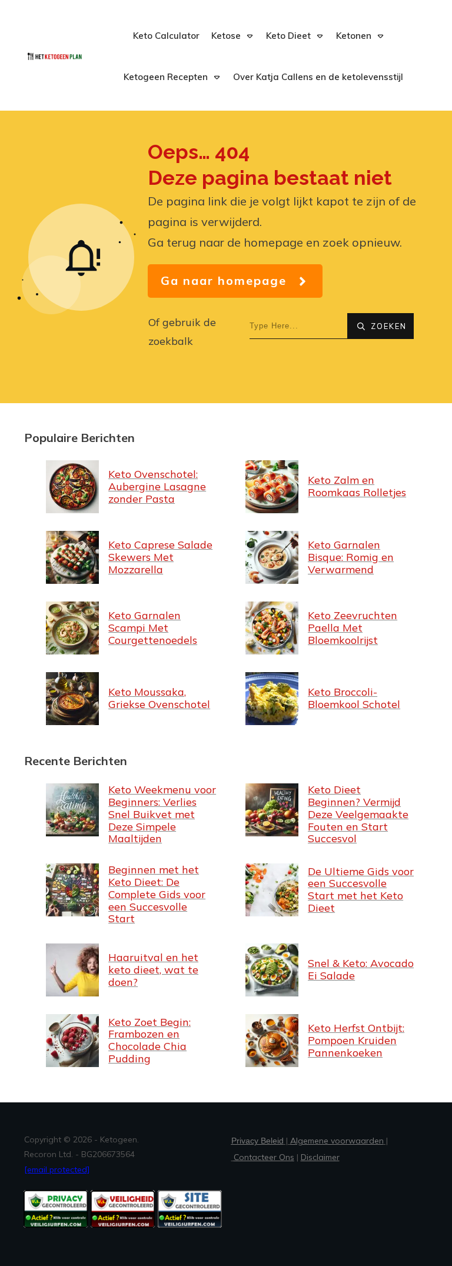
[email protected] (56, 1169)
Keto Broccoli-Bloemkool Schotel (326, 698)
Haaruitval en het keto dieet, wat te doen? (126, 970)
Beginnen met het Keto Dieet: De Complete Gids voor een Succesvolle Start (126, 895)
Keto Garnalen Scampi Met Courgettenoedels (126, 628)
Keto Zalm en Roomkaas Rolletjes (326, 486)
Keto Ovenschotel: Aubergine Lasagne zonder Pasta (126, 486)
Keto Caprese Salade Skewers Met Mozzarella (126, 557)
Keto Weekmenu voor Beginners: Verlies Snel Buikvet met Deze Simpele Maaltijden (126, 814)
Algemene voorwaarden (337, 1140)
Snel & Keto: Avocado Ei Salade (326, 970)
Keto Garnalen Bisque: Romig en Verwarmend (326, 557)
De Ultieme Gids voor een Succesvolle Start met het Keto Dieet (326, 895)
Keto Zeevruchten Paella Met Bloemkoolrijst (326, 628)
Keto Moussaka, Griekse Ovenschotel (126, 698)
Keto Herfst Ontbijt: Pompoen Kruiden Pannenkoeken (326, 1040)
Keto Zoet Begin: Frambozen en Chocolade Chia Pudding (126, 1040)
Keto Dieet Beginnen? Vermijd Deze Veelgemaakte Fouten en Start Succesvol (326, 814)
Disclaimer (320, 1157)
